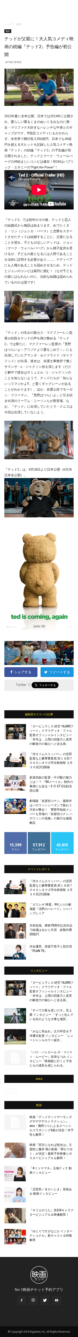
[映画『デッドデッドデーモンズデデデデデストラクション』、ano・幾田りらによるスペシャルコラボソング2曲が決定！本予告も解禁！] (15, 1122)
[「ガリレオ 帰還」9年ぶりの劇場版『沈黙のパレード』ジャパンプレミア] (15, 910)
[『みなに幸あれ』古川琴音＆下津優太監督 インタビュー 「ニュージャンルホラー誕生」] (15, 1036)
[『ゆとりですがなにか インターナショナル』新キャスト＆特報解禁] (15, 1236)
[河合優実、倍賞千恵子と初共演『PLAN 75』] (15, 952)
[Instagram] (33, 1300)
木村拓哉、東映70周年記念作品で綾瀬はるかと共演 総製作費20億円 (50, 930)
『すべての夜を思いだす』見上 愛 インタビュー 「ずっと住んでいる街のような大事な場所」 (51, 1015)
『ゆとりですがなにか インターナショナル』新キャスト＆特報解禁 (51, 1235)
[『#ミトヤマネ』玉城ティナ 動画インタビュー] (15, 1173)
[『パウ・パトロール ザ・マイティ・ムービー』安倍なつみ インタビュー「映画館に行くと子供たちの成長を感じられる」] (15, 1057)
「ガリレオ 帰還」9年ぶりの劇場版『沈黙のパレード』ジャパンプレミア (50, 909)
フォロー (39, 833)
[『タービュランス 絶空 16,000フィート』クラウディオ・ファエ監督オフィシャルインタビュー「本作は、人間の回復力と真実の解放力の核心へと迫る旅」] (15, 731)
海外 (18, 24)
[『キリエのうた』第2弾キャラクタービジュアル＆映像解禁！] (15, 1215)
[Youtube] (56, 1300)
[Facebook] (21, 1300)
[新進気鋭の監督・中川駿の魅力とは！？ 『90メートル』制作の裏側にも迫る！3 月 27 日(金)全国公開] (15, 783)
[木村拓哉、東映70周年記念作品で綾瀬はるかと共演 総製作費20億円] (15, 931)
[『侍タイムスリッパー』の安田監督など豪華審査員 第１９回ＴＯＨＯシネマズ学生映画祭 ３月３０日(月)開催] (15, 759)
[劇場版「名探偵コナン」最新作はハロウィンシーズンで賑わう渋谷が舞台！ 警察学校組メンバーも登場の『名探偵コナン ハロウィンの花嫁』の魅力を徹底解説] (15, 806)
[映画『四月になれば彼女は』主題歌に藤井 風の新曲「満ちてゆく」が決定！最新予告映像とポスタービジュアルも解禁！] (15, 1150)
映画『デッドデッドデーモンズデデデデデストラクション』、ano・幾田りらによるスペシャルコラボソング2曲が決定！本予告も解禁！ (51, 1125)
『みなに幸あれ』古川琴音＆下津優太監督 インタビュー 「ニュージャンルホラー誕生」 (51, 1036)
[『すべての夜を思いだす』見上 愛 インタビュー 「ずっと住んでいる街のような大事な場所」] (15, 1015)
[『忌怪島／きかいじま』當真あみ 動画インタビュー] (15, 1194)
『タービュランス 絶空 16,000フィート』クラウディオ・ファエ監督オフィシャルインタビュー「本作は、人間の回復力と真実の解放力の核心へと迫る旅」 (51, 734)
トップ (8, 24)
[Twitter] (45, 1300)
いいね (15, 833)
